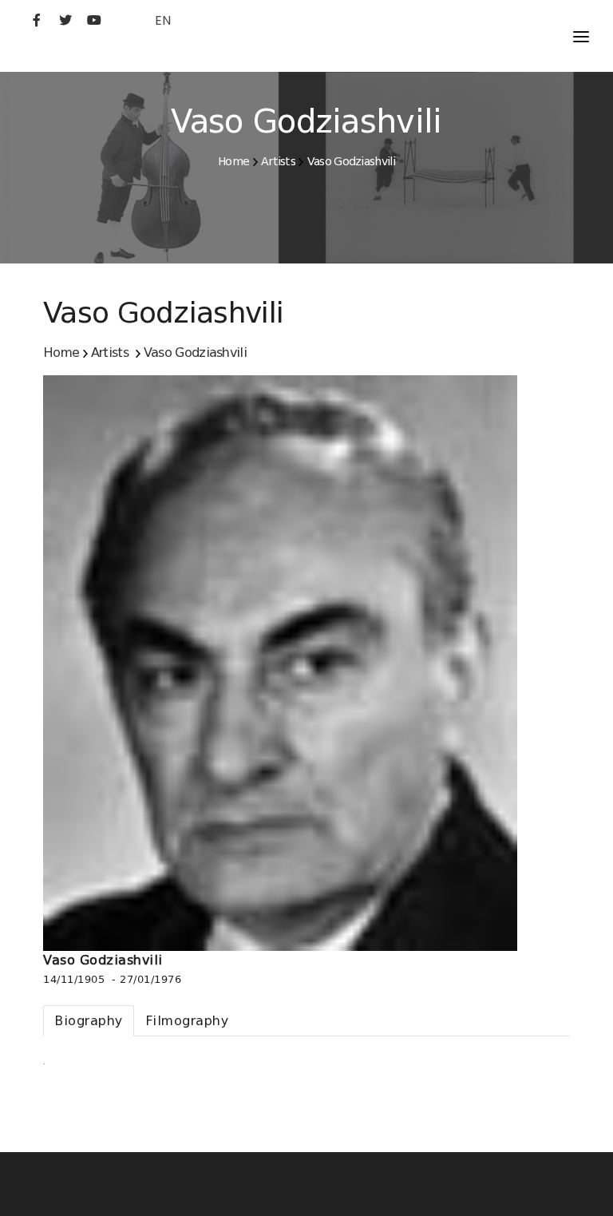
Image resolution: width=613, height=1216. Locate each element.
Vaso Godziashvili (351, 161)
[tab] (88, 1020)
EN (163, 20)
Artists (278, 161)
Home (233, 161)
